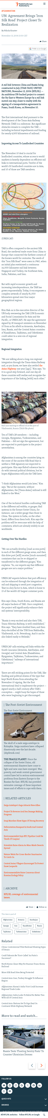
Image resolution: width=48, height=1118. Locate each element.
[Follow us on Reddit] (9, 1085)
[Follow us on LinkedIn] (39, 1085)
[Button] (43, 41)
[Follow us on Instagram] (15, 1085)
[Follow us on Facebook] (33, 1085)
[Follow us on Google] (21, 1085)
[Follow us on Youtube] (4, 1085)
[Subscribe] (9, 1091)
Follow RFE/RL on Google (29, 1115)
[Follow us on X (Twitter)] (27, 1085)
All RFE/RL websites (9, 1115)
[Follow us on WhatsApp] (4, 1091)
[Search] (44, 1115)
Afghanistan (8, 11)
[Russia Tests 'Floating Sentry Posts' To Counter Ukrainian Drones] (24, 1037)
